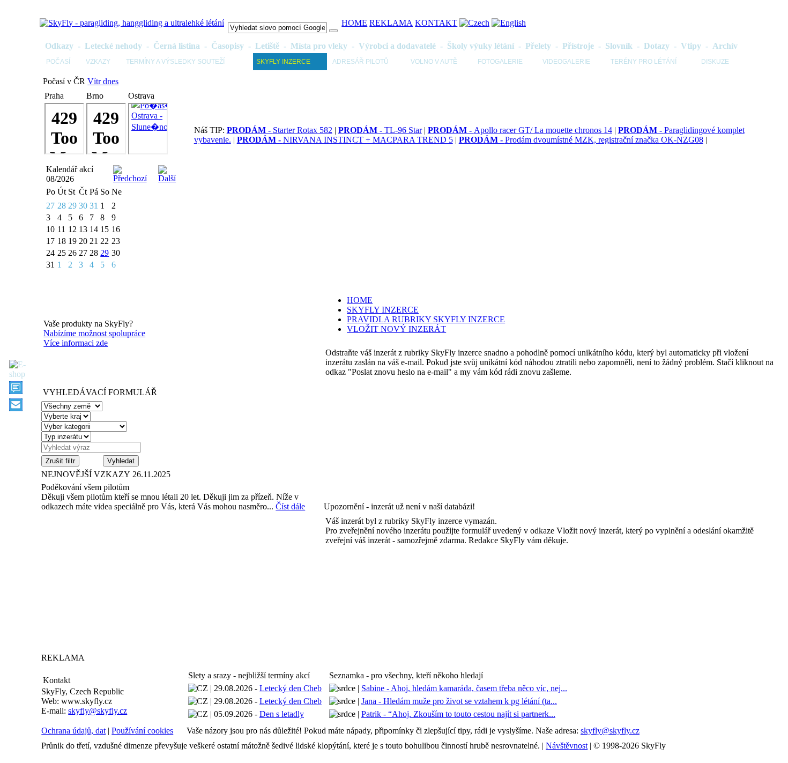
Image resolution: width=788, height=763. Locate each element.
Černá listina (176, 45)
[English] (509, 22)
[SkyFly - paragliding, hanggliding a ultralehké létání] (132, 22)
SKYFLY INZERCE (283, 61)
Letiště (267, 45)
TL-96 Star (380, 130)
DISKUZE (715, 61)
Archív (725, 45)
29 (104, 252)
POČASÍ (58, 61)
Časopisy (227, 45)
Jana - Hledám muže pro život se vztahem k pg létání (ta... (459, 701)
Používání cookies (142, 730)
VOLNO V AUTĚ (434, 61)
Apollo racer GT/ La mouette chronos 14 (520, 130)
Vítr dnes (102, 81)
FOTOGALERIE (500, 61)
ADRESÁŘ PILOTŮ (360, 61)
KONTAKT (436, 22)
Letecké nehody (113, 45)
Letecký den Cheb (290, 688)
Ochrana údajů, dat (73, 730)
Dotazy (657, 45)
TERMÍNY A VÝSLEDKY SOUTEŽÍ (175, 61)
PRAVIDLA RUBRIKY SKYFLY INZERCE (426, 319)
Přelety (538, 45)
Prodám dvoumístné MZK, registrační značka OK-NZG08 (581, 139)
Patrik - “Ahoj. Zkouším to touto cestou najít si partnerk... (458, 713)
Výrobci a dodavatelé (397, 45)
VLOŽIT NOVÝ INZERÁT (396, 329)
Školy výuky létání (480, 45)
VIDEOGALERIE (566, 61)
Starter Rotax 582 (279, 130)
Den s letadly (281, 713)
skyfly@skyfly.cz (97, 710)
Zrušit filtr (60, 461)
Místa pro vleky (319, 45)
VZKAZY (98, 61)
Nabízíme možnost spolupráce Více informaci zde (94, 338)
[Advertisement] (108, 582)
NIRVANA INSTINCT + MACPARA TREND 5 (345, 139)
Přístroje (578, 45)
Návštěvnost (567, 745)
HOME (354, 22)
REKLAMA (391, 22)
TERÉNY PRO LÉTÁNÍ (644, 61)
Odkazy (59, 45)
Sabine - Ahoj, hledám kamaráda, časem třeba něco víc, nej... (464, 688)
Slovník (619, 45)
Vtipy (691, 45)
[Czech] (474, 22)
